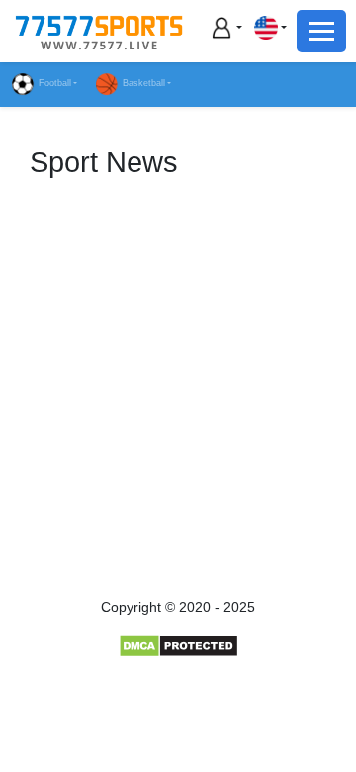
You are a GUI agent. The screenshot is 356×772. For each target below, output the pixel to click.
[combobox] (270, 27)
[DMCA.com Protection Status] (178, 645)
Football (55, 83)
